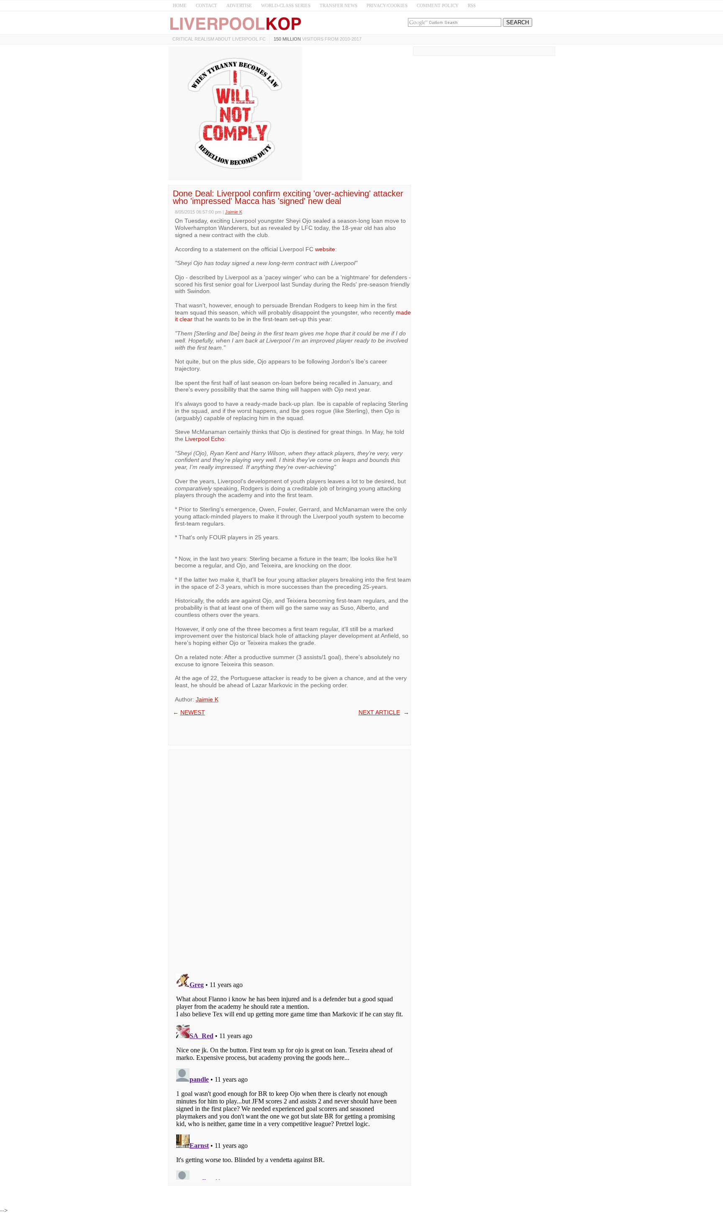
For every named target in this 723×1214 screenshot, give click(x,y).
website (325, 249)
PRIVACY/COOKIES (387, 5)
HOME (180, 5)
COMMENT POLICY (438, 5)
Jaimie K (207, 699)
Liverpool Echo (204, 439)
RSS (472, 5)
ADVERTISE (239, 5)
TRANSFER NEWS (338, 5)
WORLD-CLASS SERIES (285, 5)
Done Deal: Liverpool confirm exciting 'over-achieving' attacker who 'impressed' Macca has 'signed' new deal (288, 197)
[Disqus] (289, 859)
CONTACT (206, 5)
